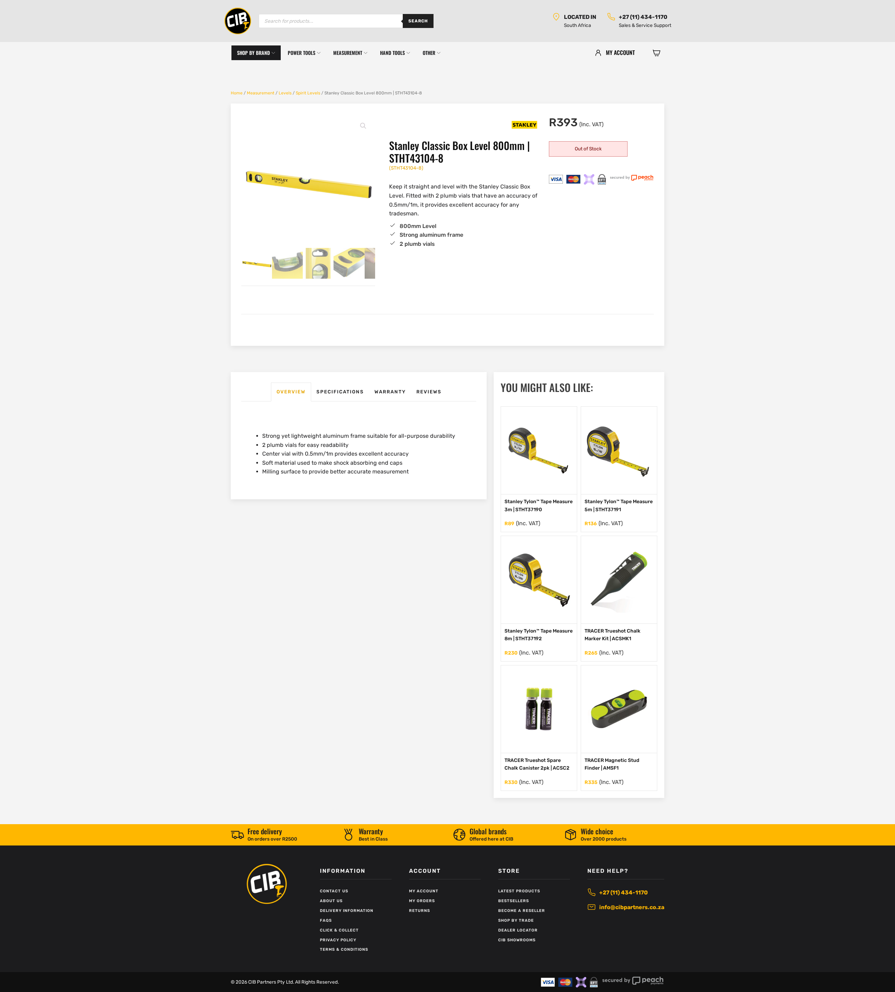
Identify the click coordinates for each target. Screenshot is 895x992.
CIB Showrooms (517, 940)
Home (237, 93)
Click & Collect (339, 930)
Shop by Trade (516, 920)
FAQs (326, 920)
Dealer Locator (518, 930)
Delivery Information (346, 910)
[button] (656, 52)
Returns (419, 910)
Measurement (260, 93)
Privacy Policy (338, 940)
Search (418, 21)
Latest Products (519, 891)
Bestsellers (513, 901)
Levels (285, 93)
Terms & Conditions (344, 949)
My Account (423, 891)
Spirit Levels (308, 93)
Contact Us (334, 891)
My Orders (422, 901)
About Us (331, 901)
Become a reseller (521, 910)
